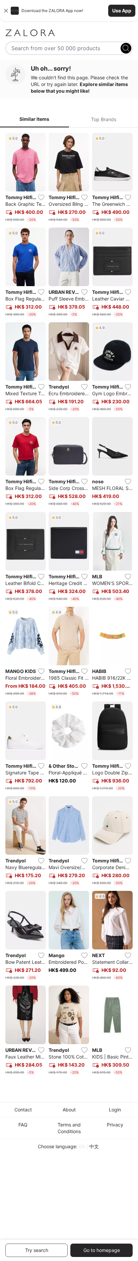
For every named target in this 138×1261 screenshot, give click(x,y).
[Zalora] (69, 32)
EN (82, 1146)
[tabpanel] (69, 605)
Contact (23, 1109)
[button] (69, 10)
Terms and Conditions (69, 1128)
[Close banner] (6, 10)
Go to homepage (101, 1250)
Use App (121, 10)
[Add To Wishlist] (41, 197)
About (69, 1109)
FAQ (22, 1124)
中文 (94, 1146)
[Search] (126, 48)
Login (115, 1109)
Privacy (115, 1124)
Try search (36, 1250)
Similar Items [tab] (34, 119)
